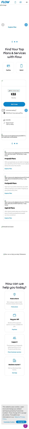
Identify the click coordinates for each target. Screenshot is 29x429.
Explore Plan (8, 168)
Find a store (14, 306)
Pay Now (14, 329)
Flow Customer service (14, 352)
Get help (14, 373)
